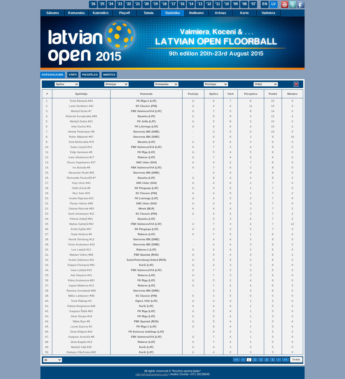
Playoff (124, 13)
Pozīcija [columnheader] (193, 93)
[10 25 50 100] (52, 359)
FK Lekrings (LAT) (146, 126)
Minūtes (109, 74)
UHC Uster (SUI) (146, 162)
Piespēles (90, 74)
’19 (155, 4)
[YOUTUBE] (284, 4)
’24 (110, 4)
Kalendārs (101, 13)
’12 (208, 4)
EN (264, 4)
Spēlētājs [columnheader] (81, 93)
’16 (182, 4)
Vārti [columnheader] (230, 93)
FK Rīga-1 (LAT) (146, 100)
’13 (199, 4)
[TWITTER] (292, 4)
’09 (235, 4)
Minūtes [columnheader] (292, 93)
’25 (101, 4)
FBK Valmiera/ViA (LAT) (146, 111)
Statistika (172, 13)
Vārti (73, 74)
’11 (217, 4)
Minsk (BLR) (146, 208)
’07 (253, 4)
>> (285, 359)
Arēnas (220, 13)
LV (273, 4)
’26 (93, 4)
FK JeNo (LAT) (146, 121)
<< (236, 359)
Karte (244, 13)
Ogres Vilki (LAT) (146, 300)
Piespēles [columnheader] (250, 93)
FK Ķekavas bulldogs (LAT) (146, 331)
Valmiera (268, 13)
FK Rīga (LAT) (146, 152)
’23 (119, 4)
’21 (137, 4)
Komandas (76, 13)
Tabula (149, 13)
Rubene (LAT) (146, 157)
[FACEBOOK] (301, 4)
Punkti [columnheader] (273, 93)
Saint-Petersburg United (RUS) (146, 259)
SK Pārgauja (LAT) (146, 188)
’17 (173, 4)
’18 (164, 4)
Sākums (52, 13)
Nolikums (196, 13)
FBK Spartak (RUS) (146, 254)
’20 (146, 4)
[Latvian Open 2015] (172, 43)
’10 (226, 4)
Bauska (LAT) (146, 116)
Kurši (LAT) (146, 264)
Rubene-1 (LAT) (146, 249)
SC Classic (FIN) (146, 105)
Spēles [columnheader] (213, 93)
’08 (244, 4)
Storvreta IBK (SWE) (146, 131)
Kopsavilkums (52, 74)
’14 (190, 4)
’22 (128, 4)
